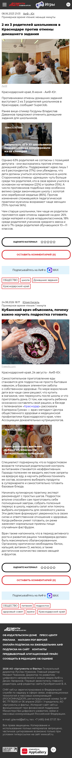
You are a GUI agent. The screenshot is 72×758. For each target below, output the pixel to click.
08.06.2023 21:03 (11, 13)
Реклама (9, 639)
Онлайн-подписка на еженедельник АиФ (33, 644)
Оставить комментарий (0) (36, 254)
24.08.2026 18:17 (11, 302)
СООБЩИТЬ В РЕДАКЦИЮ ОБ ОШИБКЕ (28, 658)
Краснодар (31, 406)
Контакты (39, 649)
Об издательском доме (20, 635)
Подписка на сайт (16, 649)
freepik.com (9, 366)
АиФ (4, 85)
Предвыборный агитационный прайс (30, 654)
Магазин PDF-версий (32, 639)
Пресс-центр (48, 635)
